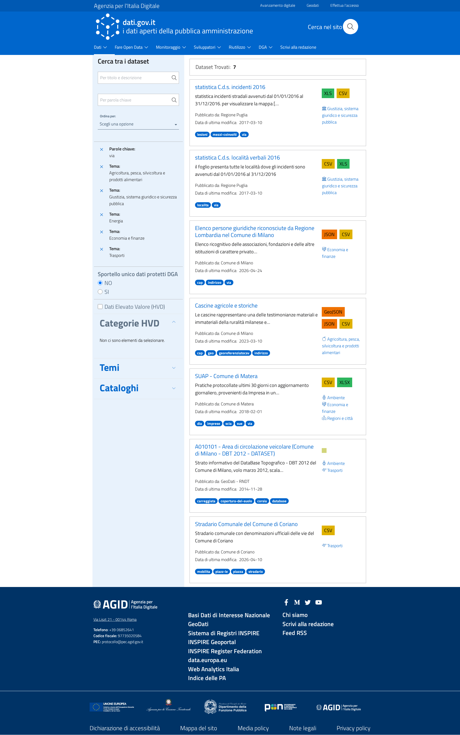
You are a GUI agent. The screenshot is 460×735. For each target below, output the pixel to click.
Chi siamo (295, 615)
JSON (329, 234)
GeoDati (198, 624)
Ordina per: (108, 116)
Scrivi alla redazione (308, 624)
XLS (328, 93)
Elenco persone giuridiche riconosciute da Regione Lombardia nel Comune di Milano (254, 231)
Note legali (302, 728)
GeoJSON (333, 311)
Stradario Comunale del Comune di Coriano (246, 524)
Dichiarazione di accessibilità (125, 728)
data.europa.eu (207, 660)
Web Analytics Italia (213, 669)
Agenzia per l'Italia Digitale (127, 5)
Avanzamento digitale (277, 5)
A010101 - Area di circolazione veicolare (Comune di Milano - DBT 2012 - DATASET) (254, 450)
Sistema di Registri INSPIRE (223, 633)
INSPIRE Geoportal (212, 642)
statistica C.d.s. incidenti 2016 (230, 87)
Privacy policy (353, 728)
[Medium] (297, 602)
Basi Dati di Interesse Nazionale (229, 615)
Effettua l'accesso (344, 5)
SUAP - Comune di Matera (226, 376)
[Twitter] (308, 602)
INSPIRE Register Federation (225, 651)
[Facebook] (286, 602)
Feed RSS (294, 632)
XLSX (344, 382)
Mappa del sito (198, 728)
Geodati (313, 5)
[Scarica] (324, 450)
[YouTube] (318, 602)
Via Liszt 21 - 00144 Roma (115, 619)
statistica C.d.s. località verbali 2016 (237, 157)
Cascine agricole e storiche (226, 305)
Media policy (253, 728)
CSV (343, 93)
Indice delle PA (207, 678)
